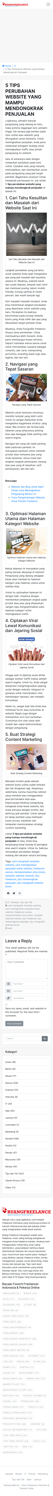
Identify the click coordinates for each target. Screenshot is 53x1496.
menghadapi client (17, 1390)
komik (9, 1367)
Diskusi (8, 1083)
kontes (27, 1367)
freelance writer (16, 1350)
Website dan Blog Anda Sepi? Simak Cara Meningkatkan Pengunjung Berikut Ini (27, 490)
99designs (11, 1293)
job (8, 1361)
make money (29, 1373)
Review (8, 1166)
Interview (9, 1097)
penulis (35, 1407)
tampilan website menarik (19, 875)
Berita (8, 1069)
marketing (36, 1378)
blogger (26, 1299)
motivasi (11, 1395)
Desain (8, 1076)
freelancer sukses (23, 912)
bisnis (30, 1293)
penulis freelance (17, 1413)
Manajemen (12, 1378)
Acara (8, 1062)
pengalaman (13, 1407)
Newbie (15, 902)
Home (7, 66)
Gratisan (9, 1090)
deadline (10, 1310)
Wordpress (12, 1452)
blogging (11, 1305)
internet (37, 1356)
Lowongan (10, 1124)
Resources (10, 1159)
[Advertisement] (26, 36)
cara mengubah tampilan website (24, 905)
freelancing (13, 1356)
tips (41, 1430)
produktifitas (14, 1424)
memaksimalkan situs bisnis (29, 872)
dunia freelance (16, 1316)
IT (15, 66)
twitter (10, 1447)
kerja (23, 1361)
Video (8, 1187)
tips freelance (15, 1435)
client (30, 1305)
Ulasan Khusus (12, 1180)
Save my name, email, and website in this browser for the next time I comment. (25, 1012)
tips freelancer (30, 918)
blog (8, 1299)
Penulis (8, 1152)
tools (39, 1441)
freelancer (13, 1333)
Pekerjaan (30, 1401)
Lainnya (9, 1118)
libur (9, 1373)
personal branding (17, 1418)
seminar (37, 1424)
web (27, 1447)
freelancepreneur (17, 1327)
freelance (12, 1322)
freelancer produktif (19, 1339)
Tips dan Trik (26, 902)
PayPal (8, 1145)
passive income (34, 1395)
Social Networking (17, 1430)
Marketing (10, 1131)
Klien (7, 1110)
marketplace (14, 1384)
